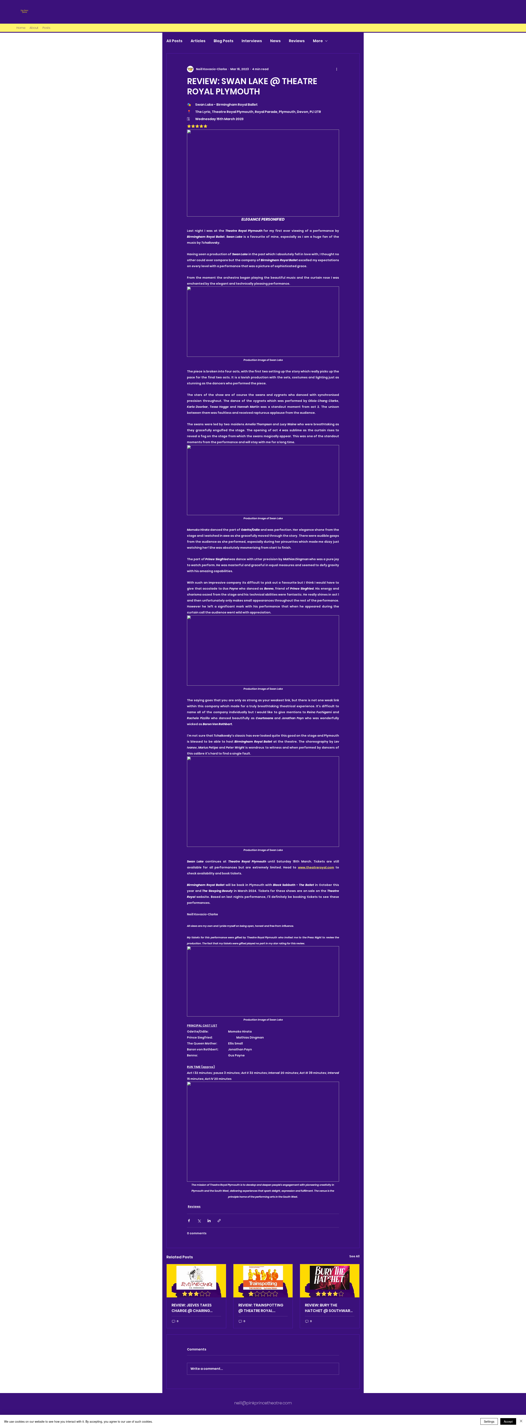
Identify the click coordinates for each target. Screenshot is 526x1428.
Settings (489, 1421)
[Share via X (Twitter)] (199, 1221)
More (318, 40)
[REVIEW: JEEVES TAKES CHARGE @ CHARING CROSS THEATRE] (196, 1280)
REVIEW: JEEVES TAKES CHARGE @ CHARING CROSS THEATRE (192, 1308)
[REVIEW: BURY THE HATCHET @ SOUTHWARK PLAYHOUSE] (329, 1280)
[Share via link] (219, 1221)
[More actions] (336, 69)
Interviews (252, 40)
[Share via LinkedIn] (209, 1221)
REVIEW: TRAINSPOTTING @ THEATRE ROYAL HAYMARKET (260, 1308)
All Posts (174, 40)
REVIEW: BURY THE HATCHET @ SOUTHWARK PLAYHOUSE (329, 1308)
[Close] (521, 1421)
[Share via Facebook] (189, 1221)
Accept (508, 1421)
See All (354, 1256)
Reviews (297, 40)
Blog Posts (223, 40)
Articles (198, 40)
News (275, 40)
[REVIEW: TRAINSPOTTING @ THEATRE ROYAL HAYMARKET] (263, 1280)
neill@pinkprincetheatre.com (263, 1403)
